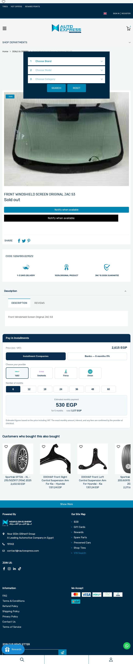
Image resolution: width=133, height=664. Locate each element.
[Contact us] (126, 645)
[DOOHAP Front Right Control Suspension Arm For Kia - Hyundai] (55, 459)
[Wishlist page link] (3, 1)
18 (45, 389)
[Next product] (128, 466)
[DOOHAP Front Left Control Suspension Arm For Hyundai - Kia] (92, 459)
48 (92, 389)
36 (76, 389)
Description (10, 291)
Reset (76, 88)
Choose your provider (16, 364)
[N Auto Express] (66, 28)
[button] (105, 13)
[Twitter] (24, 241)
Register (126, 14)
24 (61, 389)
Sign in (116, 14)
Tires (5, 7)
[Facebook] (19, 241)
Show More (66, 504)
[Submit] (62, 652)
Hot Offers (16, 7)
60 (108, 389)
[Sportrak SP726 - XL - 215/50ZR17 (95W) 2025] (18, 459)
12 (29, 389)
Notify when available (66, 209)
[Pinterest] (29, 241)
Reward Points (32, 7)
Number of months (14, 383)
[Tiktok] (19, 568)
